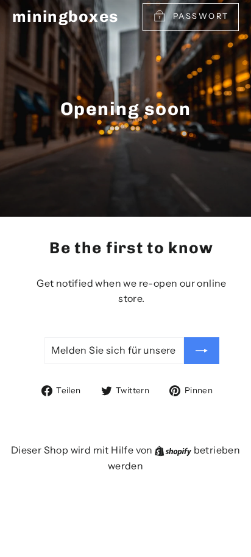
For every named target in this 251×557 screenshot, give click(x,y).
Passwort (201, 16)
